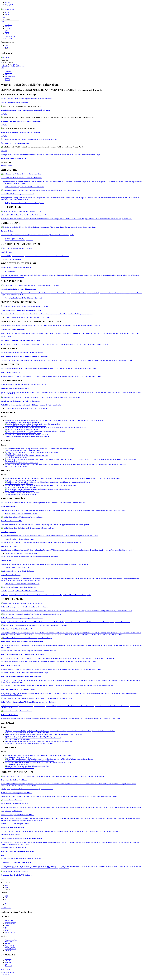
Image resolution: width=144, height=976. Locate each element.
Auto (6, 896)
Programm (8, 71)
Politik (7, 26)
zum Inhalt (8, 2)
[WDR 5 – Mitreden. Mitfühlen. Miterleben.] (5, 57)
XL (6, 904)
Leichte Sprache (10, 947)
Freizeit (7, 32)
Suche (3, 17)
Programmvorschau (11, 940)
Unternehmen (9, 920)
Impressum (8, 959)
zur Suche (8, 6)
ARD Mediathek (10, 37)
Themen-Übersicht (10, 949)
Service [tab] (3, 936)
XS (6, 897)
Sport (6, 30)
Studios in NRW (10, 932)
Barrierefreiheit (9, 945)
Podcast (7, 74)
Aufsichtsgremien (10, 922)
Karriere (7, 927)
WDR (6, 45)
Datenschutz (8, 966)
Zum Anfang (5, 974)
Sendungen (8, 73)
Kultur (7, 33)
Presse (7, 925)
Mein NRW (8, 25)
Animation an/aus (6, 165)
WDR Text (8, 942)
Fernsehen (8, 929)
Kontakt (7, 80)
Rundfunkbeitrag (10, 923)
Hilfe (6, 964)
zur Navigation (9, 4)
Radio (6, 47)
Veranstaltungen (10, 76)
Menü (2, 21)
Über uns (7, 78)
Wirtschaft (8, 28)
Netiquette (8, 962)
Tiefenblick (15, 64)
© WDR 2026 (5, 969)
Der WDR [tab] (5, 916)
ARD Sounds (9, 39)
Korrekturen (8, 950)
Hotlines (7, 943)
